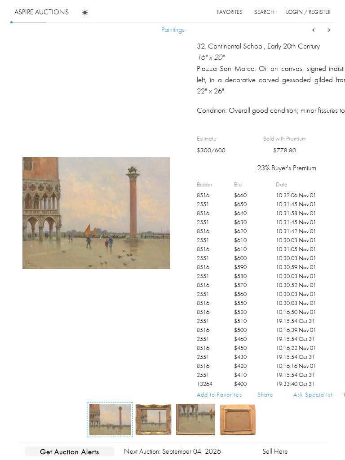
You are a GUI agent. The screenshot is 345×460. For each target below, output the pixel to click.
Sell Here (275, 451)
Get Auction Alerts (69, 451)
